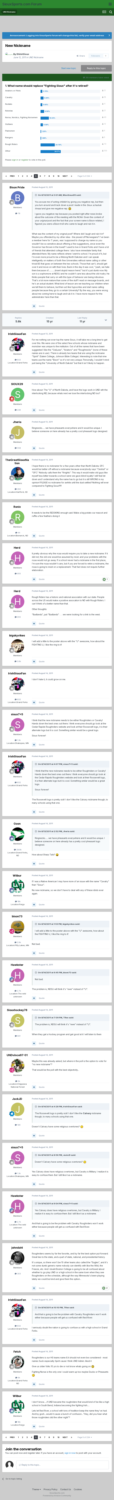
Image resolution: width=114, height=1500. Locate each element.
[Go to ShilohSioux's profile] (8, 56)
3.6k (18, 661)
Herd (17, 547)
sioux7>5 (17, 714)
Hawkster (17, 964)
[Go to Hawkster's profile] (17, 975)
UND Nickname (36, 57)
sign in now (70, 1453)
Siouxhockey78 (17, 1010)
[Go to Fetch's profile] (17, 1362)
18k (18, 901)
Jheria (17, 422)
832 (19, 360)
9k (18, 1377)
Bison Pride (17, 187)
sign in (15, 160)
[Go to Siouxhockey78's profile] (17, 1020)
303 (19, 1273)
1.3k (19, 740)
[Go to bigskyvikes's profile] (17, 646)
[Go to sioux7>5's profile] (17, 724)
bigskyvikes (17, 635)
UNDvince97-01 (17, 1055)
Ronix (17, 506)
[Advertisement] (57, 24)
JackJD (17, 1098)
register (24, 160)
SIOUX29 (17, 384)
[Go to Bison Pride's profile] (17, 198)
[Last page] (71, 176)
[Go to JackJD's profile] (17, 1109)
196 (18, 1125)
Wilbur (17, 875)
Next (65, 176)
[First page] (6, 176)
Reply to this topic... (31, 1465)
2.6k (18, 942)
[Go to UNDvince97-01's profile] (17, 1065)
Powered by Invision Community (57, 1495)
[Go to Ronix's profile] (17, 517)
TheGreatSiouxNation (17, 461)
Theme (36, 1489)
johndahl (17, 1247)
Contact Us (65, 1489)
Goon (17, 823)
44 (18, 532)
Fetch (17, 1351)
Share (81, 56)
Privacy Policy (50, 1489)
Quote (42, 306)
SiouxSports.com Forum (22, 4)
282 (19, 489)
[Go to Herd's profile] (17, 558)
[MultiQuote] (34, 306)
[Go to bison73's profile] (17, 927)
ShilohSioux (22, 54)
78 (18, 213)
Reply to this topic (96, 68)
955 (19, 573)
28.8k (19, 849)
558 (19, 448)
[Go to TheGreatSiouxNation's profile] (17, 473)
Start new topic (68, 68)
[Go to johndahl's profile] (17, 1258)
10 (58, 176)
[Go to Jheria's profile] (17, 432)
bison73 (17, 916)
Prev (12, 176)
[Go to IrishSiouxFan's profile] (17, 344)
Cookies (78, 1489)
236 (19, 410)
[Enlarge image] (69, 208)
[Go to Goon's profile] (17, 834)
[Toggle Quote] (36, 195)
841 (18, 1036)
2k (18, 1081)
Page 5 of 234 (84, 176)
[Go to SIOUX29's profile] (17, 394)
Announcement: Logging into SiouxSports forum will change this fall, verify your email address (57, 35)
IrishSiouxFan (17, 333)
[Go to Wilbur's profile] (17, 886)
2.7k (18, 991)
